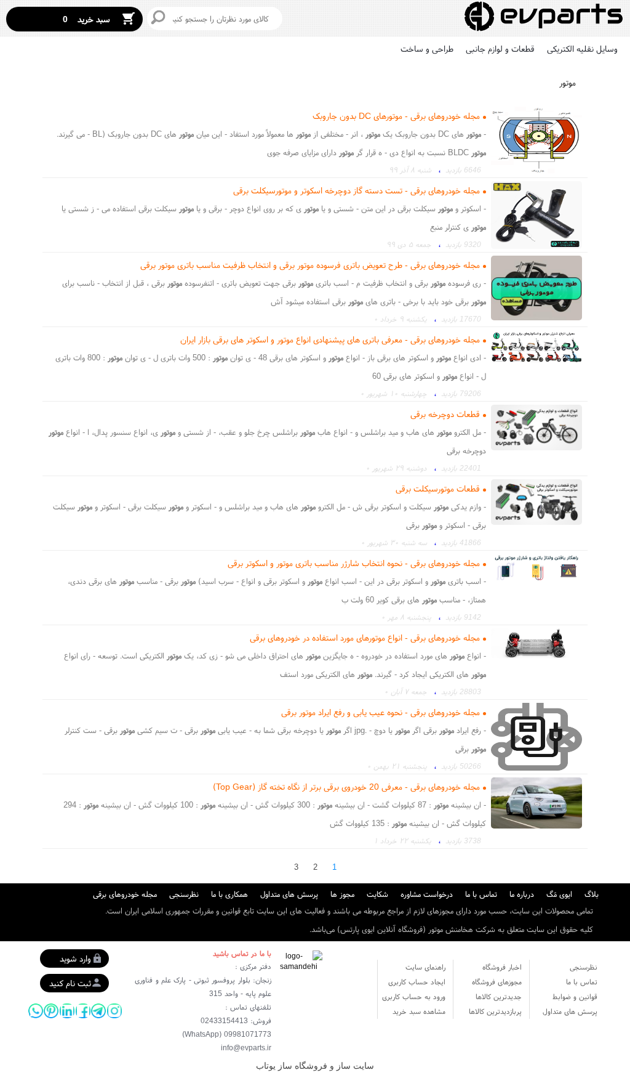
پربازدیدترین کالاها (495, 1011)
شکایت (377, 894)
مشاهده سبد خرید (419, 1011)
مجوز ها (342, 894)
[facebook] (83, 1010)
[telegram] (98, 1010)
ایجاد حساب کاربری (416, 981)
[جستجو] (158, 17)
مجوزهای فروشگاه (497, 981)
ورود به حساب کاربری (413, 996)
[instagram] (114, 1010)
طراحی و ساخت (427, 49)
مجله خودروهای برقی (125, 894)
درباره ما (521, 894)
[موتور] (543, 17)
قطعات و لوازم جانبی (500, 49)
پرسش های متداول (289, 894)
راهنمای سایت (425, 967)
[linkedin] (67, 1010)
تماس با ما (481, 894)
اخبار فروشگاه (502, 967)
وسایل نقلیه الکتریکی (582, 49)
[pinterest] (51, 1010)
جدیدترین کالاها (499, 996)
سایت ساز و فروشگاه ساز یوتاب (315, 1066)
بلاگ (591, 894)
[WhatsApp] (35, 1010)
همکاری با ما (229, 894)
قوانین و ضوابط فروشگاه (574, 997)
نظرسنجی (184, 894)
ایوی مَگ (559, 894)
